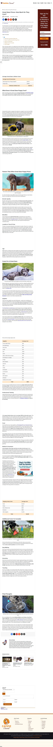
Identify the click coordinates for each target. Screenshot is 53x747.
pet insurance (10, 474)
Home (4, 9)
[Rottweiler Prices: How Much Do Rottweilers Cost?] (18, 659)
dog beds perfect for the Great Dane (24, 320)
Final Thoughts (7, 44)
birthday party (8, 288)
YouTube (43, 727)
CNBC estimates (20, 619)
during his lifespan (11, 319)
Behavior (30, 721)
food (31, 148)
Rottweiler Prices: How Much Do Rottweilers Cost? (17, 664)
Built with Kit (44, 45)
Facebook (43, 722)
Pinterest (43, 725)
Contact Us (17, 722)
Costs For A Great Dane (8, 41)
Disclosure (32, 737)
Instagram (43, 724)
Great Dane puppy (29, 92)
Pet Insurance (30, 728)
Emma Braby (6, 16)
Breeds (35, 3)
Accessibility (37, 737)
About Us (17, 721)
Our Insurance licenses (37, 735)
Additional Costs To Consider (9, 42)
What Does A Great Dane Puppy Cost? (11, 38)
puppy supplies (26, 139)
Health (42, 3)
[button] (51, 3)
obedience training (24, 398)
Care (38, 3)
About (48, 3)
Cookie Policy (21, 737)
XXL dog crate (24, 311)
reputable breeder (14, 219)
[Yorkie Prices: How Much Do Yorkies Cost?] (29, 659)
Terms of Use (27, 737)
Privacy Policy (16, 737)
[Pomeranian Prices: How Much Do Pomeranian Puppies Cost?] (7, 659)
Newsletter (44, 721)
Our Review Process (19, 724)
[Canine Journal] (7, 3)
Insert (1, 746)
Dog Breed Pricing (12, 9)
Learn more (6, 23)
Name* (16, 699)
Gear (45, 3)
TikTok (43, 728)
